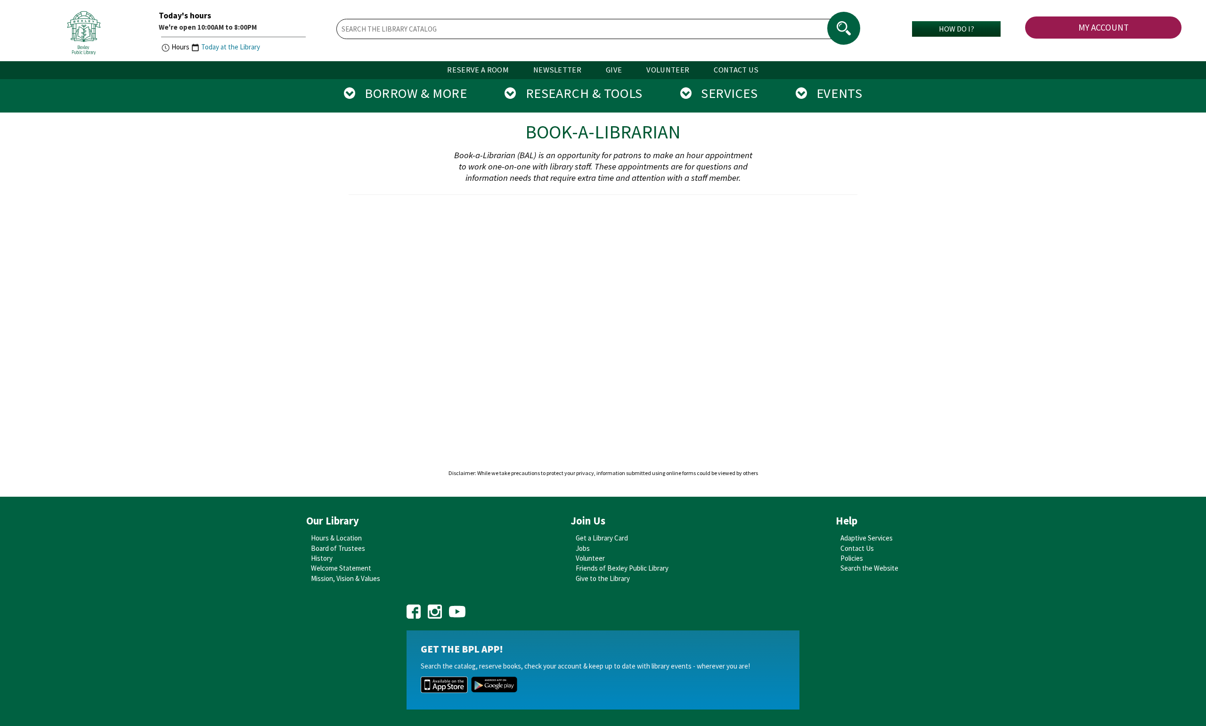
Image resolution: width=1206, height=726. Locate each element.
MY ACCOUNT (1103, 27)
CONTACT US (736, 70)
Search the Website (869, 568)
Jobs (583, 548)
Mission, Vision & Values (345, 578)
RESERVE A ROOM (478, 70)
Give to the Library (603, 578)
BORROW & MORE (411, 93)
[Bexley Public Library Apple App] (444, 683)
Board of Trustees (338, 548)
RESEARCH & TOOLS (579, 93)
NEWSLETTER (557, 70)
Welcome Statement (341, 568)
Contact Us (857, 548)
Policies (851, 558)
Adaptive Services (866, 537)
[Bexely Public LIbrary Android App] (494, 683)
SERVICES (725, 93)
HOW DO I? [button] (956, 28)
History (322, 558)
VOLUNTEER (667, 70)
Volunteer (590, 558)
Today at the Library (230, 46)
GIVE (614, 70)
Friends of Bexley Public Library (622, 568)
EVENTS (834, 93)
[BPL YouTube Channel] (457, 608)
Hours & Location (336, 537)
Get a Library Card (602, 537)
